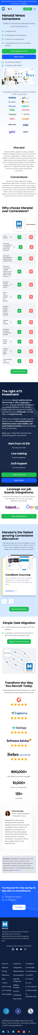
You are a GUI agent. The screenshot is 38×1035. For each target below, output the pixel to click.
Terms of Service (13, 1023)
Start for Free (6, 987)
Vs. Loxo (28, 983)
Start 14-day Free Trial (19, 51)
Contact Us (17, 964)
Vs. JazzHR (29, 975)
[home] (3, 9)
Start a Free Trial (19, 371)
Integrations (17, 967)
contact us (17, 870)
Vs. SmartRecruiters (31, 995)
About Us (5, 964)
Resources (5, 975)
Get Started (28, 9)
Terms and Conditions (28, 1023)
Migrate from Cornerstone (19, 641)
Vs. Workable (30, 967)
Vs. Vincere (29, 979)
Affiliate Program (16, 986)
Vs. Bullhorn (30, 964)
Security (16, 991)
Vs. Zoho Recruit (31, 987)
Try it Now (19, 907)
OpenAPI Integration (17, 980)
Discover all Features (19, 609)
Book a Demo (19, 57)
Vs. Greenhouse (31, 971)
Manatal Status (18, 971)
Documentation (18, 975)
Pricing (4, 971)
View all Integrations (19, 516)
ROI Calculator (7, 994)
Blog (3, 979)
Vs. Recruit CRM (31, 990)
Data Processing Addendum (12, 1025)
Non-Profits (17, 999)
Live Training (6, 990)
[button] (10, 9)
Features (5, 967)
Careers (4, 983)
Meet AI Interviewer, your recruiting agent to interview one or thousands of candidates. (19, 2)
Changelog (17, 995)
